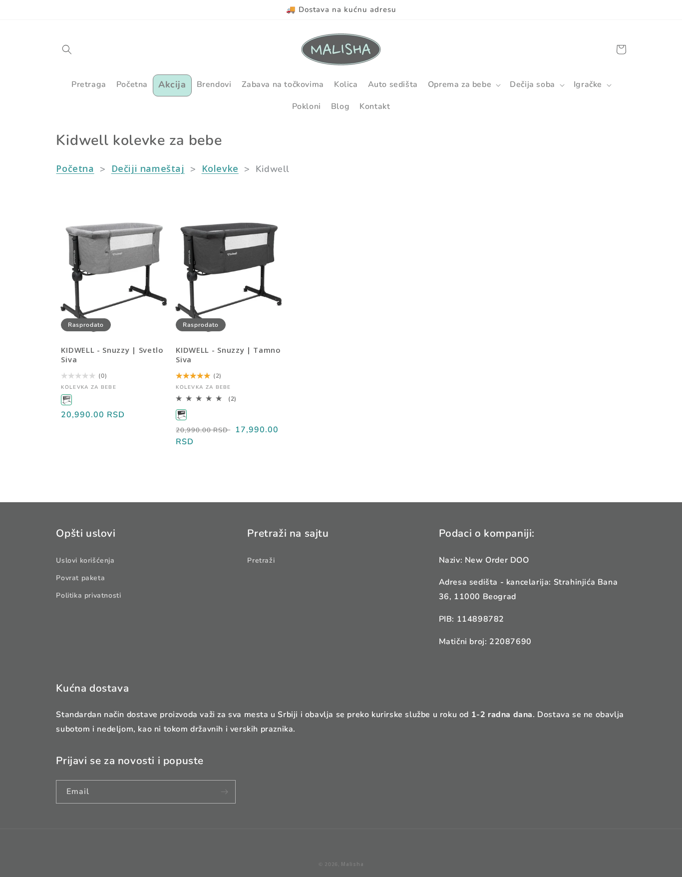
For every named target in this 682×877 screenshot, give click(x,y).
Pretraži (261, 560)
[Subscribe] (224, 792)
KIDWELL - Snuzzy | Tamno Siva (228, 354)
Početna (75, 168)
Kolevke (220, 168)
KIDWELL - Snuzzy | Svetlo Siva (112, 354)
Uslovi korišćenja (85, 560)
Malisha (352, 864)
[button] (67, 49)
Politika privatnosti (88, 595)
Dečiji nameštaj (148, 168)
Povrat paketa (80, 578)
